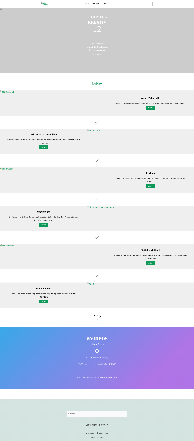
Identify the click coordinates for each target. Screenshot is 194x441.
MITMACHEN (92, 425)
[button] (151, 4)
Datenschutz (102, 433)
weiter (150, 108)
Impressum (90, 433)
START (87, 4)
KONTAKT (103, 425)
